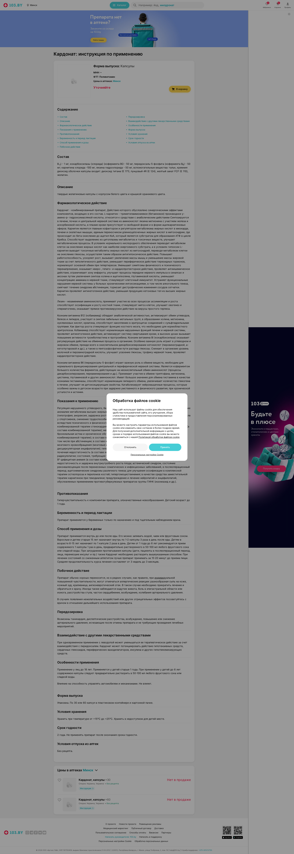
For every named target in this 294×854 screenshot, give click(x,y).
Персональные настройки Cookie (147, 454)
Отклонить (130, 447)
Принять (165, 447)
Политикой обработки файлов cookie (159, 437)
